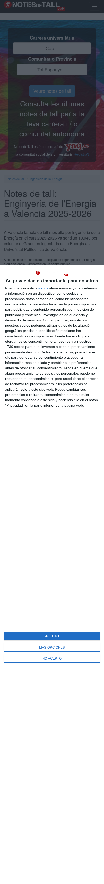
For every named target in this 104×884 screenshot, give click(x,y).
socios (43, 288)
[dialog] (52, 574)
